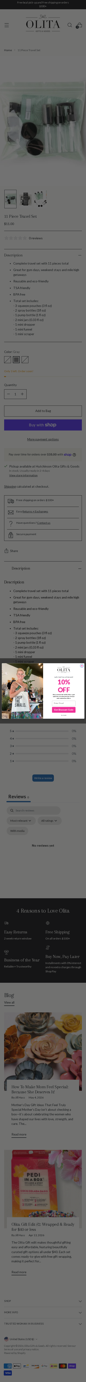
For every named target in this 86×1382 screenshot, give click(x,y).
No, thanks (63, 715)
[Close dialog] (81, 666)
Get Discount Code (63, 710)
